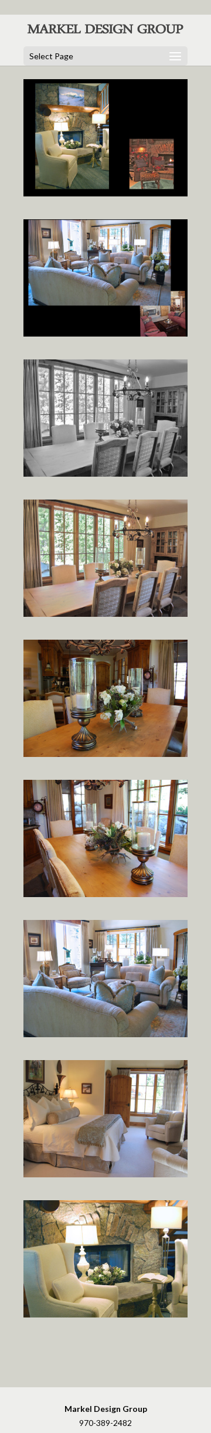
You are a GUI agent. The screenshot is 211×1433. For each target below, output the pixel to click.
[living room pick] (106, 1034)
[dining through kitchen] (106, 754)
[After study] (106, 193)
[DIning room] (106, 614)
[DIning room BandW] (106, 473)
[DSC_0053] (106, 894)
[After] (106, 333)
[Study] (106, 1314)
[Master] (106, 1174)
